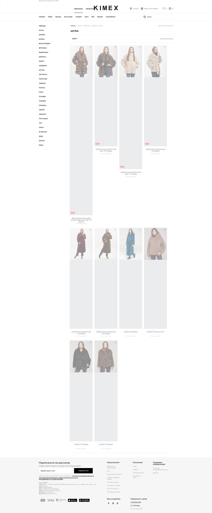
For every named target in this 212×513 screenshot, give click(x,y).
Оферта (155, 473)
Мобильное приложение (111, 467)
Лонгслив (43, 79)
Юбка (41, 145)
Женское (78, 9)
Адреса (135, 469)
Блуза (41, 30)
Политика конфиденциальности (160, 468)
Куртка (41, 70)
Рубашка (42, 105)
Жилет (41, 61)
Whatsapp (136, 505)
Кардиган (43, 65)
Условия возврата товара (113, 478)
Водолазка (43, 52)
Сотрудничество (138, 473)
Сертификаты (110, 17)
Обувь (50, 17)
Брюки (41, 39)
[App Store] (73, 500)
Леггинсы (43, 74)
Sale (92, 17)
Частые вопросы (113, 488)
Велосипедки (44, 43)
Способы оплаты (113, 482)
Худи (41, 136)
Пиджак (42, 83)
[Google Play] (84, 500)
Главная (73, 25)
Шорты (41, 141)
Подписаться (83, 470)
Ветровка (43, 48)
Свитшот (42, 114)
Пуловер (42, 96)
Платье (42, 88)
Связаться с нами (137, 476)
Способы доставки (113, 485)
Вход (146, 8)
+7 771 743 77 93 (136, 502)
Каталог (79, 25)
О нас (135, 466)
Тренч (41, 127)
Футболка (43, 132)
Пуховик (42, 101)
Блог (108, 471)
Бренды (100, 17)
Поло (41, 92)
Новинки (42, 17)
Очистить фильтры (166, 38)
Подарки (79, 17)
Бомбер (42, 35)
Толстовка (43, 118)
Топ (40, 123)
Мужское (90, 9)
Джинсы (42, 57)
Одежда (58, 17)
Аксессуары (68, 17)
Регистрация (153, 8)
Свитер (42, 110)
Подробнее (43, 486)
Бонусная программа (114, 474)
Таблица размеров (113, 492)
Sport (86, 17)
